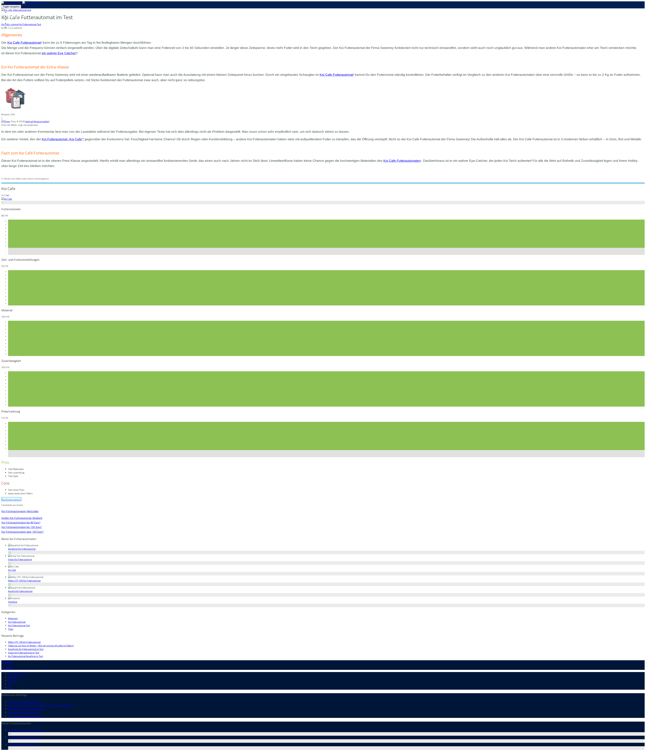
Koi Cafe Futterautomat (24, 42)
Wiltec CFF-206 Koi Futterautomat (24, 580)
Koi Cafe (12, 570)
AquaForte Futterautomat (20, 591)
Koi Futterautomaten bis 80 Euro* (21, 522)
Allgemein (13, 618)
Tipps (11, 27)
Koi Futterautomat (17, 12)
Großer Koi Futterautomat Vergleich (21, 518)
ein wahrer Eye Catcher (59, 53)
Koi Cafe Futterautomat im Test (23, 744)
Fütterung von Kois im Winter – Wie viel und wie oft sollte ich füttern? (41, 645)
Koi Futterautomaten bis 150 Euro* (21, 527)
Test (10, 23)
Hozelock (12, 601)
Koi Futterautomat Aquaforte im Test (25, 656)
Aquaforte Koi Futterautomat (21, 549)
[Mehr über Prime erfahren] (5, 121)
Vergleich (12, 20)
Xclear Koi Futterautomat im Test (23, 652)
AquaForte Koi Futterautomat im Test (25, 649)
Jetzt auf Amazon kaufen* (37, 121)
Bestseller (13, 16)
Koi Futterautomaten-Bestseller (20, 511)
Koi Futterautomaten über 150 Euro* (22, 532)
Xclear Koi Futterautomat (20, 559)
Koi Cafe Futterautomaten (402, 160)
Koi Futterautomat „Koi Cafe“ (63, 139)
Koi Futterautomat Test (30, 24)
